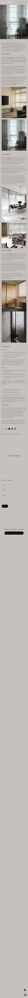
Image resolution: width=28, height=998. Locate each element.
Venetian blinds (10, 253)
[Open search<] (19, 2)
